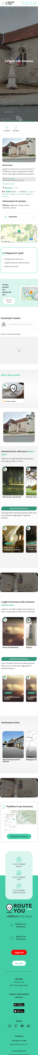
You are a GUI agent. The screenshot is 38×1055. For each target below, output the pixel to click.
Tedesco (5, 197)
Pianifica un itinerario (20, 925)
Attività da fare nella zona (13, 259)
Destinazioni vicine (11, 266)
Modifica (16, 131)
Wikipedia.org (11, 178)
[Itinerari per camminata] (13, 481)
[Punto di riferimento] (13, 631)
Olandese (20, 194)
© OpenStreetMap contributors (29, 242)
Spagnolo (28, 194)
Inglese (12, 194)
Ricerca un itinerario (21, 937)
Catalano (31, 192)
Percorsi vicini (9, 301)
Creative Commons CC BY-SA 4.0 (17, 590)
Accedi (19, 963)
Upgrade (19, 952)
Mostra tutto (7, 605)
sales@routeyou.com (20, 1044)
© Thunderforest (18, 242)
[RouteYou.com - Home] (9, 3)
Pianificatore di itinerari (19, 836)
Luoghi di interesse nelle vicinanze (17, 263)
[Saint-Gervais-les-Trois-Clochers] (13, 744)
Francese (5, 194)
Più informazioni (8, 184)
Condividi (6, 131)
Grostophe (8, 118)
